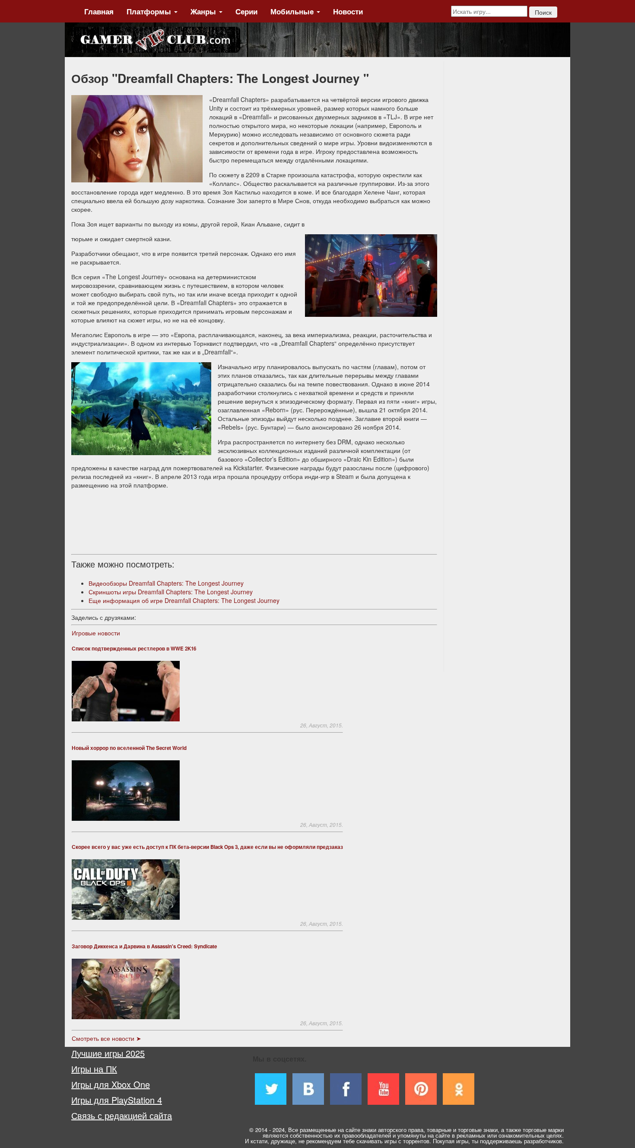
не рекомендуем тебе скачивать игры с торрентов (363, 1141)
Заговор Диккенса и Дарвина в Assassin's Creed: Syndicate (144, 946)
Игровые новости (96, 632)
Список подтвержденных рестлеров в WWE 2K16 (134, 648)
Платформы (150, 11)
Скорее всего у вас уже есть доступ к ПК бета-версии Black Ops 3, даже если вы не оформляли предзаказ (207, 847)
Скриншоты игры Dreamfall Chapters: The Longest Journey (171, 591)
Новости (348, 11)
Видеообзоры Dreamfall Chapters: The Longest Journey (166, 583)
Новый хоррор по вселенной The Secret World (129, 748)
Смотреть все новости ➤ (106, 1038)
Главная (99, 11)
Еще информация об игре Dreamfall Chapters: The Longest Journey (184, 600)
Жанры (204, 11)
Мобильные (293, 11)
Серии (246, 11)
